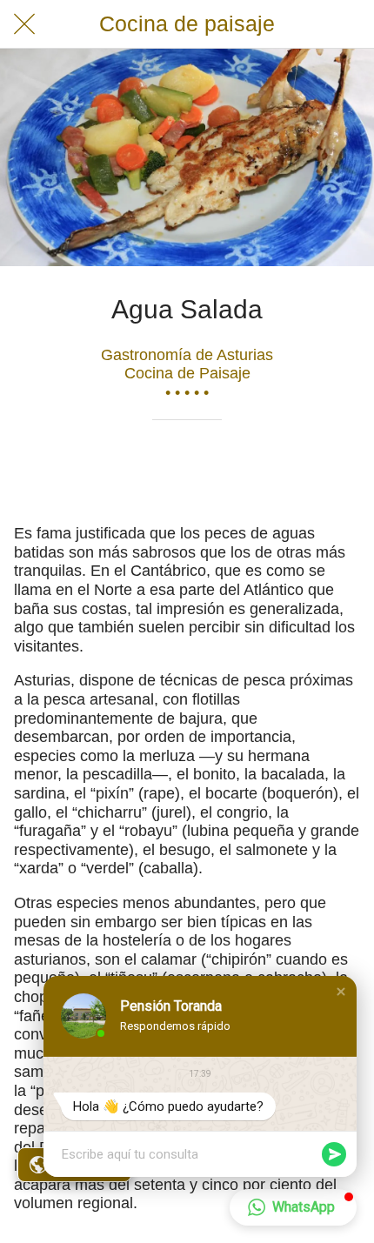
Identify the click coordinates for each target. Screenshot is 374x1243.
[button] (341, 991)
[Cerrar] (24, 24)
